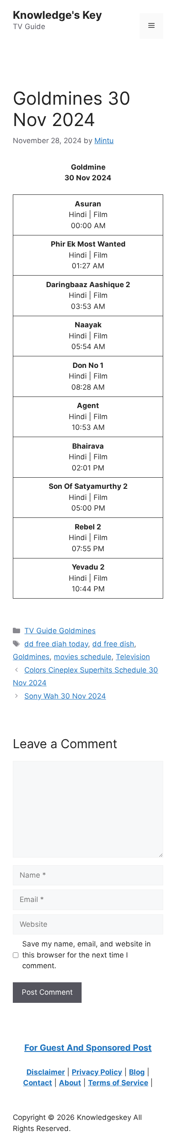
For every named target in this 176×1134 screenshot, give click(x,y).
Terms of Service (118, 1082)
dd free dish (113, 644)
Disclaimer (45, 1072)
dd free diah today (56, 644)
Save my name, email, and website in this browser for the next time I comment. (86, 955)
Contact (37, 1082)
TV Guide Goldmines (60, 630)
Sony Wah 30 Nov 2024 (65, 696)
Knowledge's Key (57, 15)
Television (133, 656)
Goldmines (31, 656)
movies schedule (82, 656)
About (70, 1082)
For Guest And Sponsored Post (88, 1048)
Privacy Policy (97, 1072)
